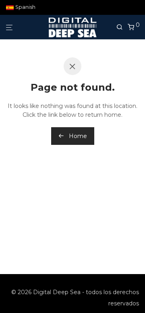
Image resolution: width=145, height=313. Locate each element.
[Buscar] (122, 27)
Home (77, 136)
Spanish (25, 7)
